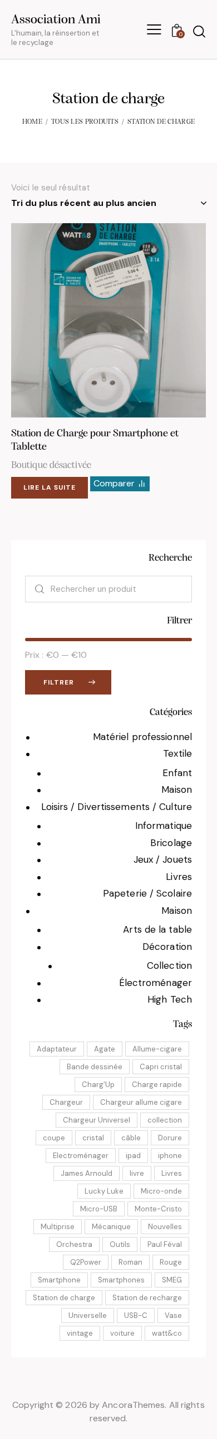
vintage (80, 1333)
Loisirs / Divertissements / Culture (117, 807)
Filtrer (58, 682)
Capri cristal (161, 1066)
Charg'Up (98, 1084)
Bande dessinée (94, 1066)
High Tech (169, 999)
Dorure (170, 1138)
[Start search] (199, 31)
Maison (176, 789)
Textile (177, 753)
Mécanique (111, 1226)
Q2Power (85, 1262)
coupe (54, 1138)
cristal (93, 1138)
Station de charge (64, 1297)
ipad (133, 1155)
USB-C (135, 1315)
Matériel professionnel (142, 737)
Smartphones (121, 1280)
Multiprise (58, 1226)
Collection (169, 965)
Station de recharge (147, 1297)
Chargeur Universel (96, 1120)
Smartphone (59, 1280)
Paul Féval (164, 1244)
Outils (120, 1244)
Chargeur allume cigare (141, 1102)
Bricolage (171, 843)
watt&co (167, 1333)
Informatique (163, 825)
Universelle (87, 1315)
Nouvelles (165, 1226)
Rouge (171, 1262)
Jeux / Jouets (163, 859)
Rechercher (35, 589)
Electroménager (80, 1155)
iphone (170, 1155)
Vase (173, 1315)
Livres (179, 877)
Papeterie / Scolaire (147, 893)
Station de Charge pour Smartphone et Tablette (95, 441)
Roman (130, 1262)
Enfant (177, 773)
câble (131, 1138)
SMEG (172, 1280)
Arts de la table (157, 929)
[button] (93, 320)
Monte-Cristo (158, 1209)
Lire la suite (49, 487)
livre (137, 1173)
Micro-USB (98, 1209)
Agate (104, 1049)
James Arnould (86, 1173)
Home (32, 121)
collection (164, 1120)
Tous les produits (85, 121)
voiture (122, 1333)
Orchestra (74, 1244)
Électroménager (155, 983)
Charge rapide (157, 1084)
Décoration (167, 946)
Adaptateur (57, 1049)
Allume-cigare (157, 1049)
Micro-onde (161, 1191)
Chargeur (66, 1102)
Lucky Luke (104, 1191)
